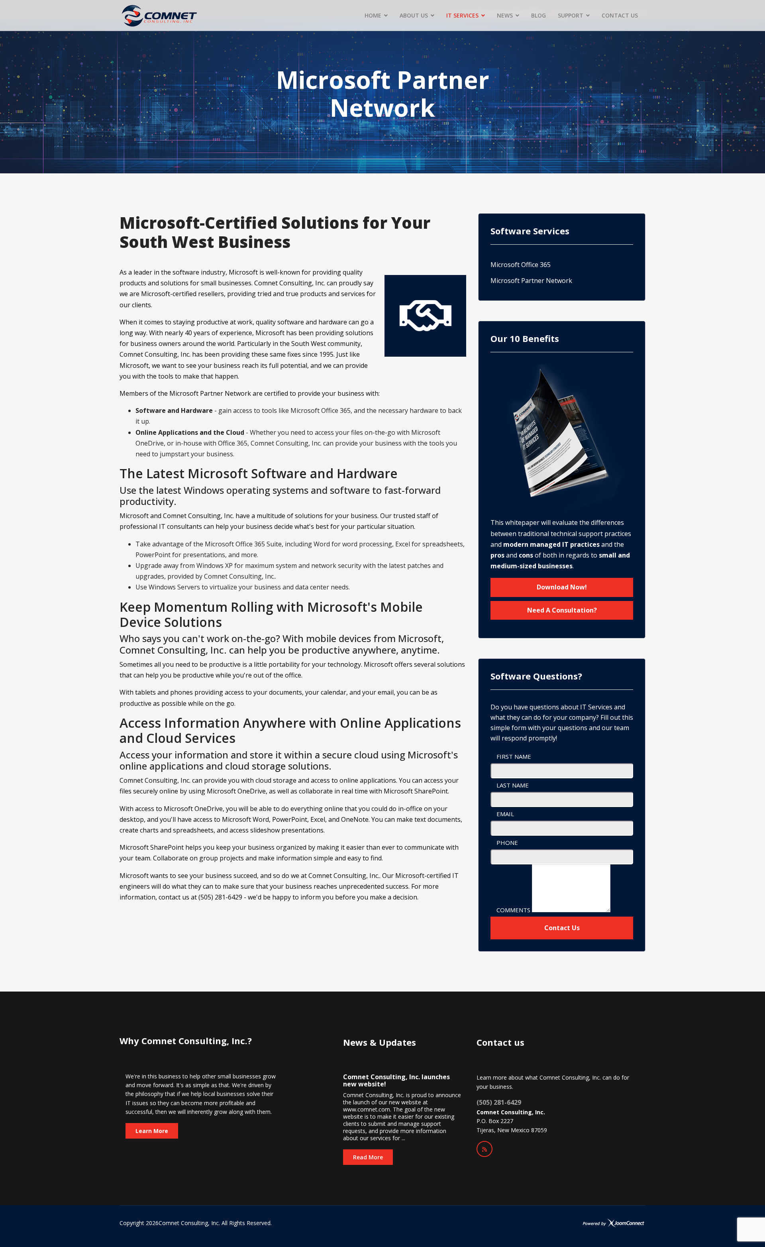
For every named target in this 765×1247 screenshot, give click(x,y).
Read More (368, 1157)
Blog (538, 15)
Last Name (512, 785)
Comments (513, 910)
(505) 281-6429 (499, 1102)
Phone (507, 842)
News (505, 15)
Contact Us (562, 927)
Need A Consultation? (562, 610)
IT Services (462, 15)
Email (505, 814)
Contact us (620, 15)
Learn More (151, 1131)
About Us (414, 15)
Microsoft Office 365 (520, 264)
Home (373, 15)
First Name (513, 756)
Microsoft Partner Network (531, 280)
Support (570, 15)
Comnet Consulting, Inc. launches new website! (396, 1080)
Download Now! (562, 587)
